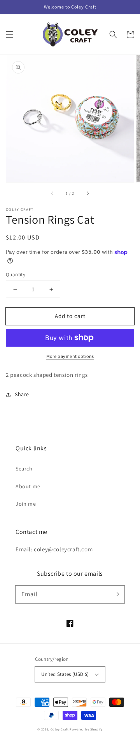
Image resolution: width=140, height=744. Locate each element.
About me (28, 486)
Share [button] (22, 394)
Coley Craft (60, 729)
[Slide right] (87, 193)
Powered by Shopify (86, 729)
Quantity (15, 274)
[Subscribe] (115, 594)
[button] (9, 34)
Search (24, 468)
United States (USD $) (65, 674)
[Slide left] (52, 193)
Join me (26, 503)
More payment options (70, 356)
